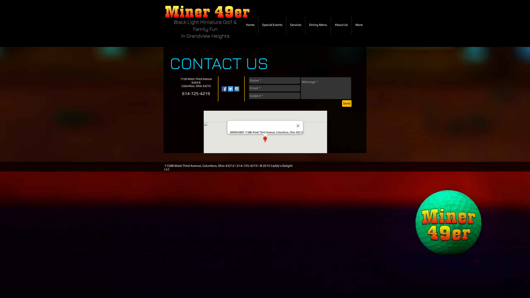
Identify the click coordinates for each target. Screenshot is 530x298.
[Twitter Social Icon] (230, 88)
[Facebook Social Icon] (224, 88)
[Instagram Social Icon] (236, 88)
